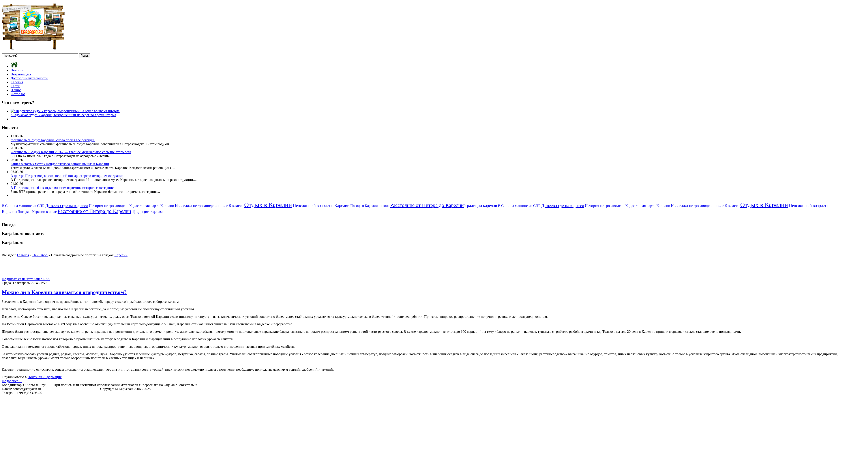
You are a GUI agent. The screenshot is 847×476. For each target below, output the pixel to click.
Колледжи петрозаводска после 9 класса (209, 205)
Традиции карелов (481, 205)
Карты (15, 86)
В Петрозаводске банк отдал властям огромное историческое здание (62, 188)
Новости (17, 70)
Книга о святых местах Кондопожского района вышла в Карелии (60, 164)
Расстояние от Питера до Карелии (427, 205)
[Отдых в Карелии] (33, 48)
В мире (16, 90)
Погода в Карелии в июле (369, 206)
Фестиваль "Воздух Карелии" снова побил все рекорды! (53, 140)
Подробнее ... (12, 381)
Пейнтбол (40, 255)
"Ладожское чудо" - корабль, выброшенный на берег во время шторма (63, 115)
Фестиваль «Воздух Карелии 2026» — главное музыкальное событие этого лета (71, 152)
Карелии (120, 255)
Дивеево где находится (66, 205)
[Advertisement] (82, 267)
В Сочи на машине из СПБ (23, 206)
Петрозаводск (21, 74)
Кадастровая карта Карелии (151, 205)
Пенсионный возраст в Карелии (321, 205)
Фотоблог (18, 94)
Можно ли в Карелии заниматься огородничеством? (64, 292)
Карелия (17, 82)
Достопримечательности (29, 78)
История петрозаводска (108, 205)
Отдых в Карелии (268, 204)
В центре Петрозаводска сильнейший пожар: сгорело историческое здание (67, 176)
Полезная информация (45, 377)
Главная (23, 255)
